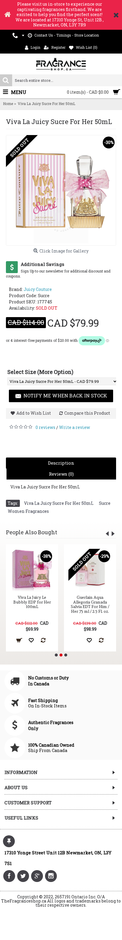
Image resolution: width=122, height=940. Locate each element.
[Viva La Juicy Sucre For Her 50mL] (61, 190)
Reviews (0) (61, 474)
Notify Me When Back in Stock (65, 395)
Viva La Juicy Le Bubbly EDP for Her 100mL (32, 602)
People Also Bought (31, 532)
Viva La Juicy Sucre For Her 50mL (59, 503)
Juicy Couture (38, 289)
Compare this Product (87, 413)
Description (61, 463)
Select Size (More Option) (40, 371)
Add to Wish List (33, 413)
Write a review (74, 427)
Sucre (104, 503)
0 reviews (45, 427)
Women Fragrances (28, 511)
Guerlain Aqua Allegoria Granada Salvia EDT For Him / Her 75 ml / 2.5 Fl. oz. (90, 604)
